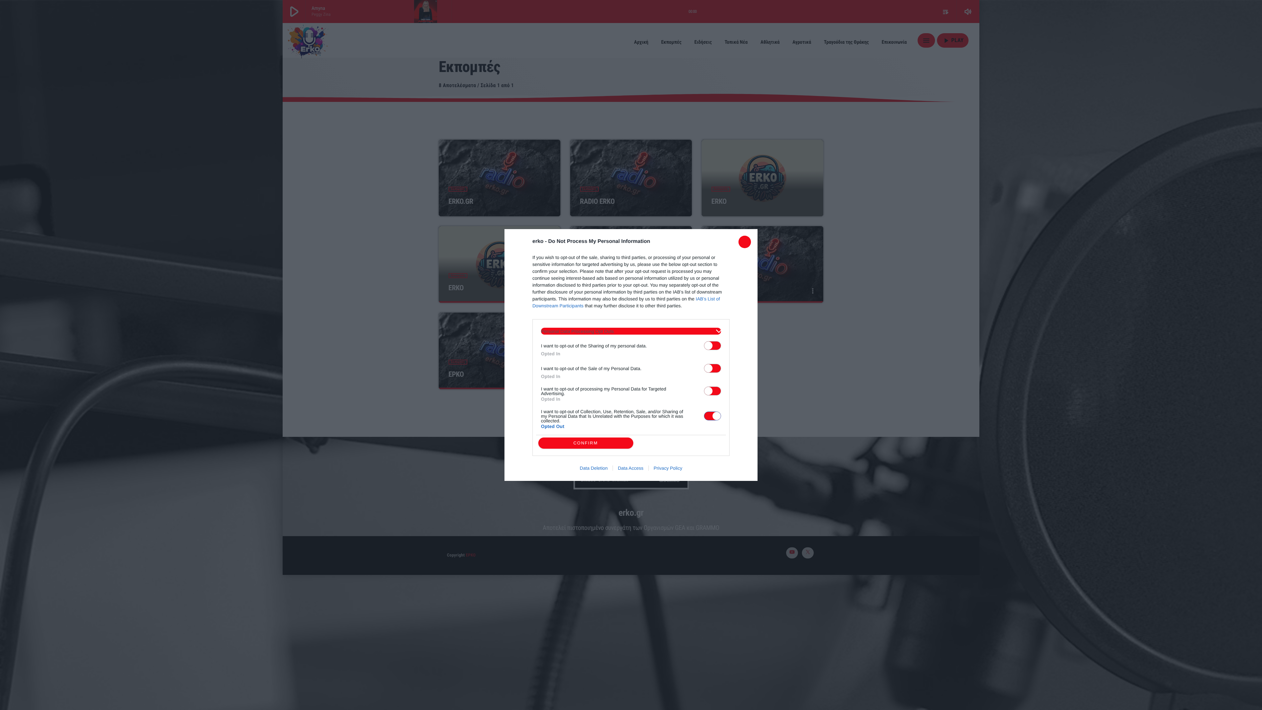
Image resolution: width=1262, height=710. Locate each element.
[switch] (712, 345)
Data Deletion (594, 468)
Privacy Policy (668, 468)
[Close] (744, 242)
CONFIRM (585, 442)
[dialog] (631, 355)
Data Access (630, 468)
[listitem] (631, 331)
